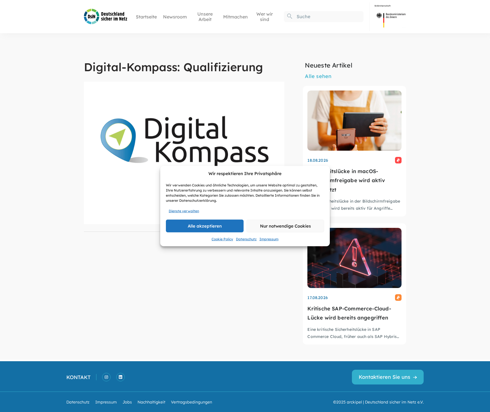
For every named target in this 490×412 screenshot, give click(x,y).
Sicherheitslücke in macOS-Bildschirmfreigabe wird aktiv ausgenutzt (346, 180)
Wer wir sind (264, 16)
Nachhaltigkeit (151, 401)
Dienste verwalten (184, 210)
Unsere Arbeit (205, 16)
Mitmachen (235, 17)
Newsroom (175, 17)
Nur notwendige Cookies (285, 226)
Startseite (146, 17)
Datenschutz (246, 238)
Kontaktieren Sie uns (384, 376)
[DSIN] (105, 16)
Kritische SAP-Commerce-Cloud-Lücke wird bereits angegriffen (349, 313)
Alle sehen (318, 76)
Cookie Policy (222, 238)
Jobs (127, 401)
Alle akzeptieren (205, 226)
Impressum (268, 238)
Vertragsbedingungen (191, 401)
